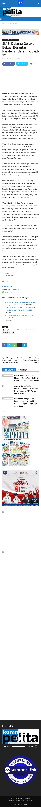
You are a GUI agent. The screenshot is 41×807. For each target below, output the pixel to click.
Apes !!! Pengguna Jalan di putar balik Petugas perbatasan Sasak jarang (11, 360)
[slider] (18, 746)
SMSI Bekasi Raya (8, 332)
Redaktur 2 (10, 59)
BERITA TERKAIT (9, 370)
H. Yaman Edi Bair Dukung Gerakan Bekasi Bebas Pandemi (30, 360)
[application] (20, 739)
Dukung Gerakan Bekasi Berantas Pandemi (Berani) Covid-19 (18, 330)
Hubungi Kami (19, 798)
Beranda (5, 23)
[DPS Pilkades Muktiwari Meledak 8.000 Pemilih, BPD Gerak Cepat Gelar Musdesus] (7, 378)
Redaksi (27, 798)
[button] (20, 738)
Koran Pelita (15, 290)
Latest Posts (8, 276)
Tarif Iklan (29, 801)
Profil (10, 798)
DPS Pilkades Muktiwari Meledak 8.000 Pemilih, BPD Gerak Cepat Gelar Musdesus (26, 378)
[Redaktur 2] (20, 281)
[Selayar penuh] (36, 746)
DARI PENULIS (22, 370)
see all (29, 298)
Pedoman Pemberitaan (16, 801)
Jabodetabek (14, 23)
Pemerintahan (14, 40)
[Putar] (5, 746)
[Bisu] (32, 746)
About (6, 273)
